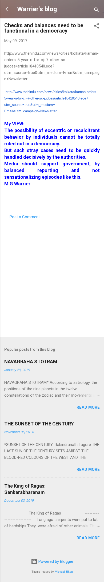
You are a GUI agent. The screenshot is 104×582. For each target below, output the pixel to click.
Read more (88, 407)
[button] (96, 27)
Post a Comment (25, 216)
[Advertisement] (52, 277)
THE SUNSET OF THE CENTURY (39, 423)
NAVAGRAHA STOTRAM (30, 361)
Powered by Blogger (55, 561)
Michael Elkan (64, 571)
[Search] (96, 11)
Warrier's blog (37, 9)
